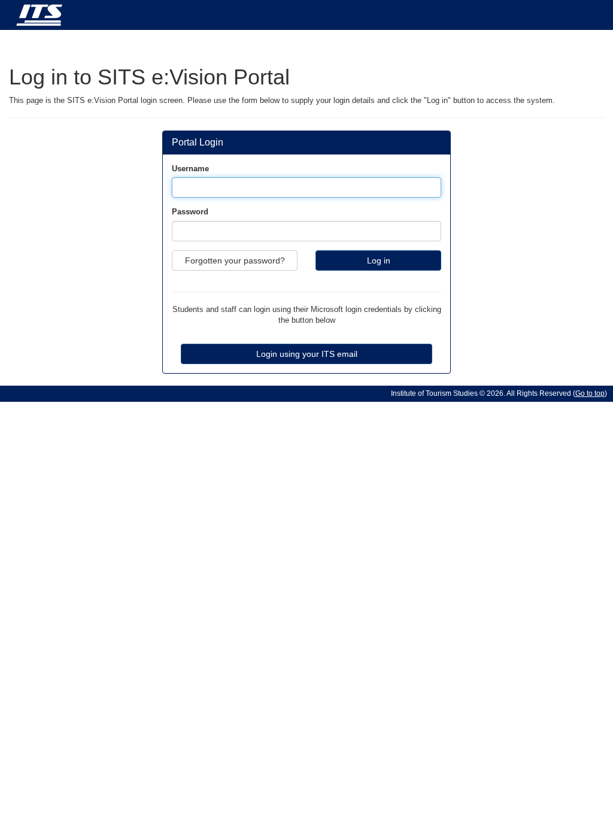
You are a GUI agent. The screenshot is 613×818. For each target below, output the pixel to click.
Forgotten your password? (235, 260)
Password (190, 211)
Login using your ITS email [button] (306, 354)
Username (190, 168)
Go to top (590, 393)
